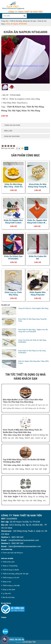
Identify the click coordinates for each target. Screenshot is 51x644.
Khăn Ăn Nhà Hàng (31, 110)
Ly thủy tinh (7, 593)
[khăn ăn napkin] (25, 83)
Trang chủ (4, 21)
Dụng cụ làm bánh (9, 589)
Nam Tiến (32, 642)
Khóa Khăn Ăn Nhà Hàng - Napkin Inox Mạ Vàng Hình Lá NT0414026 (33, 330)
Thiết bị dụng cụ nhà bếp (11, 585)
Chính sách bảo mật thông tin (13, 553)
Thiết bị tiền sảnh (8, 562)
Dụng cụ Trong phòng (10, 566)
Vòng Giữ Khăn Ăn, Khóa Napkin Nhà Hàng (33, 308)
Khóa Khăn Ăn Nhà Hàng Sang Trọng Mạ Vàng (37, 186)
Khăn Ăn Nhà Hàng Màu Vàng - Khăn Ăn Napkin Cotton (13, 186)
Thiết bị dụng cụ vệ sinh (11, 577)
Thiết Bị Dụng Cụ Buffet (11, 570)
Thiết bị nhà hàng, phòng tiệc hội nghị (23, 21)
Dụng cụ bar (7, 582)
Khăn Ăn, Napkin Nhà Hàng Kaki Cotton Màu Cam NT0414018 (37, 222)
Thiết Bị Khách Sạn (16, 106)
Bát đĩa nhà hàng (8, 597)
